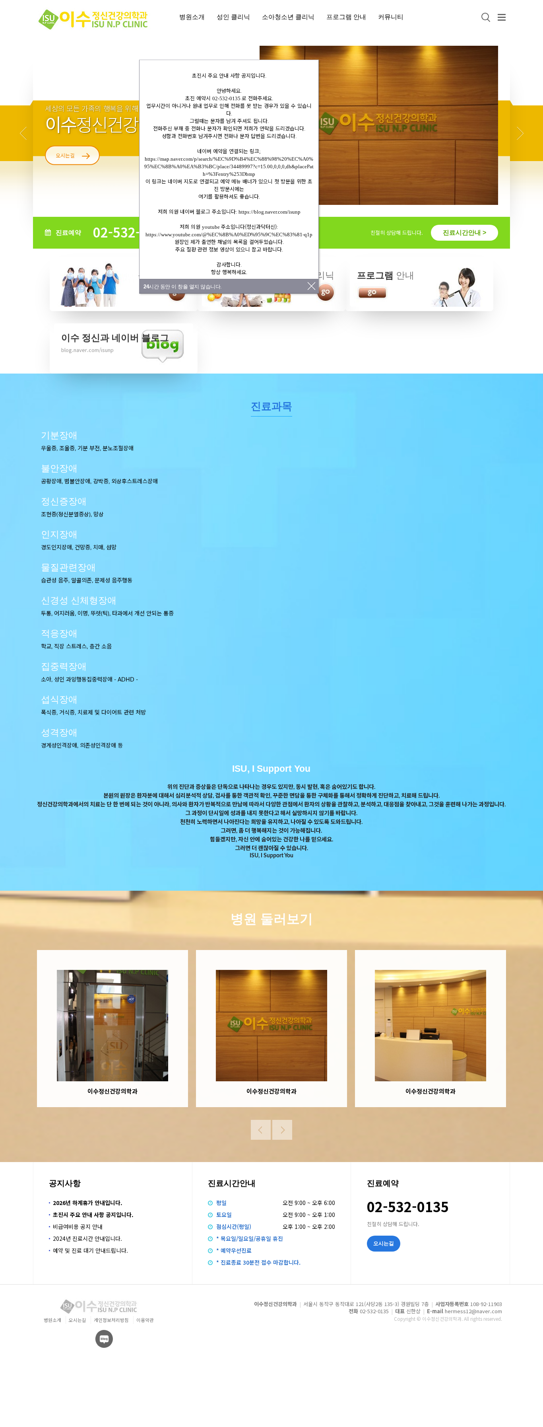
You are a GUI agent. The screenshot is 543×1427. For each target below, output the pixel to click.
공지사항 (65, 1183)
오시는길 (77, 1319)
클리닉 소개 (68, 155)
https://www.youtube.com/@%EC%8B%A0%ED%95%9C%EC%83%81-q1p (228, 235)
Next (520, 133)
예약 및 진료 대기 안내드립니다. (90, 1250)
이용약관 (145, 1319)
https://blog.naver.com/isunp (270, 212)
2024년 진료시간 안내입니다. (87, 1238)
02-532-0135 (132, 231)
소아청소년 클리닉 (288, 16)
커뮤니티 (390, 16)
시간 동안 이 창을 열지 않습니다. (183, 287)
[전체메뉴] (501, 17)
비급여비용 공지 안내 (78, 1226)
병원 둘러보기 (272, 919)
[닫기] (311, 285)
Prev (23, 133)
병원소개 (192, 16)
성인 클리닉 (233, 16)
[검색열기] (485, 17)
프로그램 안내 (346, 16)
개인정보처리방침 (111, 1319)
